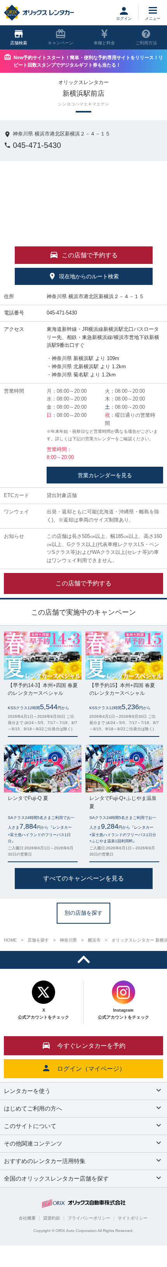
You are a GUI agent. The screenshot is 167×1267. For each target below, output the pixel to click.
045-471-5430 (37, 145)
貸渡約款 (51, 1218)
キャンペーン (60, 42)
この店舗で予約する (83, 583)
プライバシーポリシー (89, 1218)
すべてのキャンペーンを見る (83, 878)
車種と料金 (104, 42)
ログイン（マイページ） (91, 1068)
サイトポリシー (133, 1218)
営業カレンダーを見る (105, 475)
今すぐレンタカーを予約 (91, 1045)
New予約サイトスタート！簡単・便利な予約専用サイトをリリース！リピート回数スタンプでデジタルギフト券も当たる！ (88, 61)
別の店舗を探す (83, 913)
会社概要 (27, 1218)
